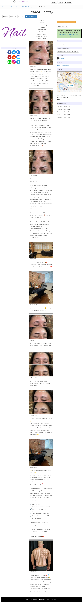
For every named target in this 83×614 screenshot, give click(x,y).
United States (11, 7)
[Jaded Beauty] (70, 82)
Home (54, 2)
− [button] (58, 76)
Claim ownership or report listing (66, 22)
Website (21, 16)
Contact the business (31, 16)
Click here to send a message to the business (67, 51)
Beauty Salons (32, 7)
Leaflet (62, 91)
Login (54, 599)
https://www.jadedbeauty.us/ (65, 65)
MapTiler (67, 91)
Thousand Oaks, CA (21, 7)
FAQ (48, 599)
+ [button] (58, 74)
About (28, 599)
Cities (61, 2)
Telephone (13, 16)
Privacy (42, 599)
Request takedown (62, 26)
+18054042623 (63, 58)
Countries (68, 2)
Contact (34, 599)
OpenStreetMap (73, 91)
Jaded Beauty (70, 85)
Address (6, 16)
